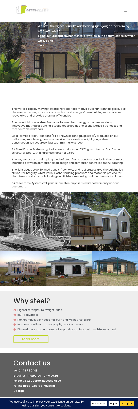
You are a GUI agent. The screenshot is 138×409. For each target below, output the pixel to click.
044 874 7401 (28, 371)
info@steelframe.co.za (42, 376)
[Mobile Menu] (125, 11)
